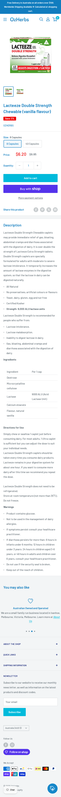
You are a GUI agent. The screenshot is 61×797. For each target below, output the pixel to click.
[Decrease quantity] (19, 165)
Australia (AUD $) (13, 728)
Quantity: (8, 165)
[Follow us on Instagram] (12, 745)
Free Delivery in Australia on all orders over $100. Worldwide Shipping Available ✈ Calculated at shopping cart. (30, 6)
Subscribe (14, 712)
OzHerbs (8, 125)
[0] (55, 19)
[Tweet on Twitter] (48, 209)
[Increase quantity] (37, 165)
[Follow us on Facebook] (5, 745)
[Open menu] (5, 19)
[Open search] (41, 19)
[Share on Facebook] (36, 209)
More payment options (30, 197)
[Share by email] (55, 209)
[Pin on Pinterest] (42, 209)
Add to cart (30, 178)
